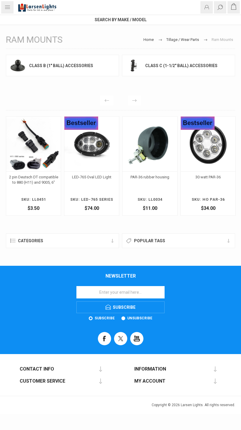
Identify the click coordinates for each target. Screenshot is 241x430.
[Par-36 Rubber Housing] (117, 144)
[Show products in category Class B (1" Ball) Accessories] (17, 65)
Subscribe (105, 318)
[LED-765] (59, 144)
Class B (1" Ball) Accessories (61, 65)
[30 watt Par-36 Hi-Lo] (175, 144)
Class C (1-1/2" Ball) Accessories (181, 65)
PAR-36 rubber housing (117, 177)
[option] (59, 167)
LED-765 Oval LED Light (59, 177)
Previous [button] (106, 100)
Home (148, 39)
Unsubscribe (139, 318)
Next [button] (134, 100)
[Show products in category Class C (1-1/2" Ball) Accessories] (133, 65)
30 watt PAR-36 (175, 177)
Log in (206, 7)
